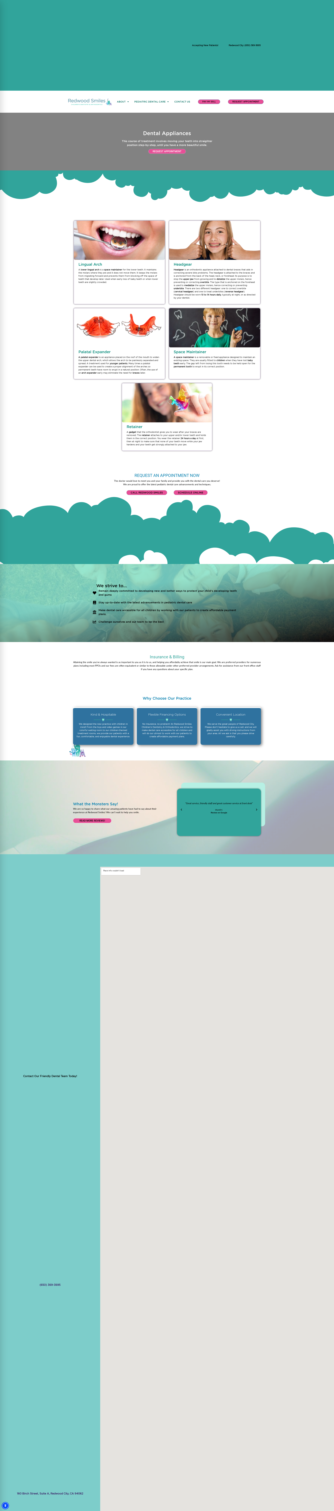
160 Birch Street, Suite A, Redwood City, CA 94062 (50, 1493)
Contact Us (182, 101)
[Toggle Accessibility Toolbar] (5, 1505)
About (121, 101)
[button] (181, 809)
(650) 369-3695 (50, 1285)
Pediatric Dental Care (150, 101)
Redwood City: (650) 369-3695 (245, 45)
